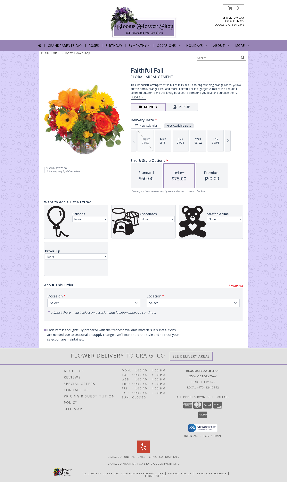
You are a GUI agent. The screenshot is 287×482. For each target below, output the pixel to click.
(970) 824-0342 (234, 24)
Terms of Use (156, 476)
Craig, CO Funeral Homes (127, 457)
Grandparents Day (65, 45)
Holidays (194, 45)
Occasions (166, 45)
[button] (233, 8)
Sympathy (138, 45)
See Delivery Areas (191, 356)
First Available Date (179, 125)
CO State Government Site (159, 463)
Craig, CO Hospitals (164, 457)
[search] (243, 57)
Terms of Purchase (211, 473)
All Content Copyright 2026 (105, 473)
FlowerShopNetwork (146, 473)
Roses (94, 45)
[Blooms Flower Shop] (143, 22)
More (240, 45)
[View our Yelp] (143, 452)
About (219, 45)
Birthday (113, 45)
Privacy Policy (180, 473)
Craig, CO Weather (122, 463)
